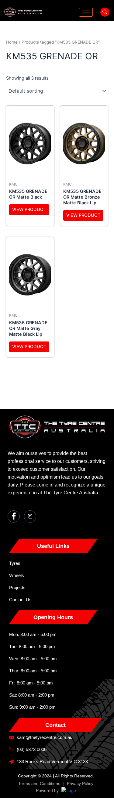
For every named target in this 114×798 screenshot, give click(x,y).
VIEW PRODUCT (29, 209)
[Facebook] (14, 516)
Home (12, 42)
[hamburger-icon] (86, 12)
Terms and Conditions (39, 783)
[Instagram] (30, 516)
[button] (104, 12)
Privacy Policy (80, 783)
